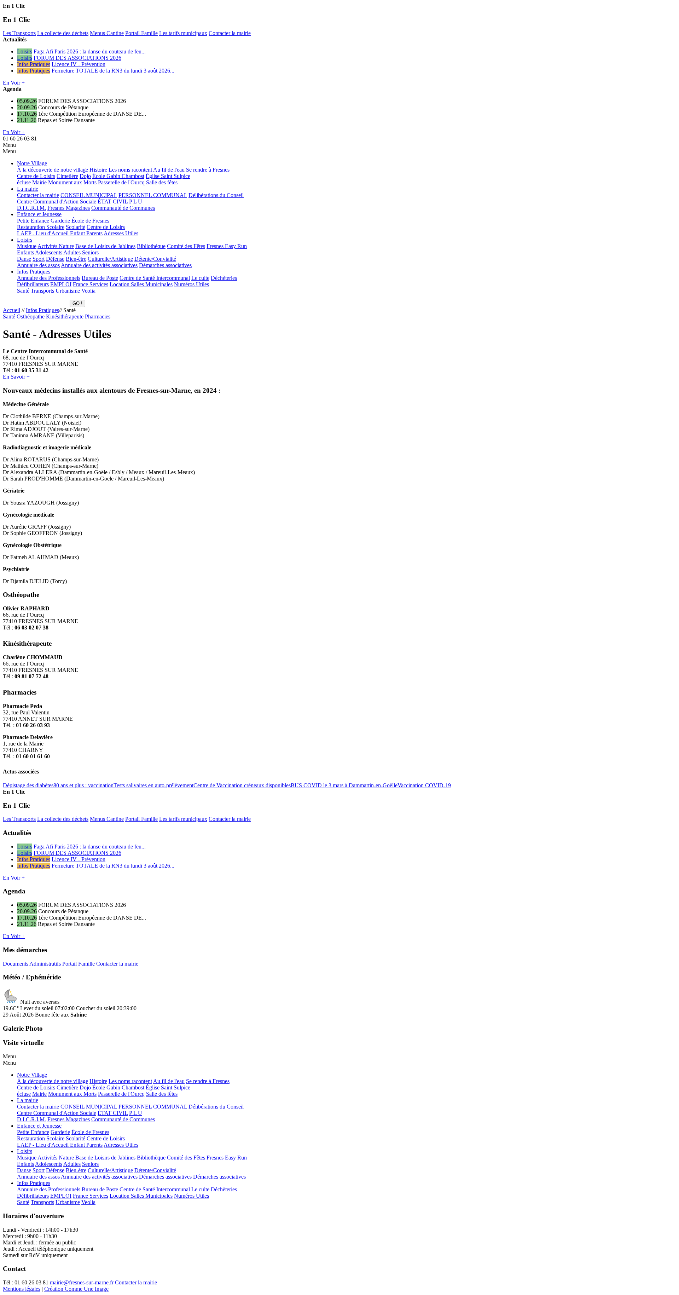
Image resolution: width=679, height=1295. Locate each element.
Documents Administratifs (32, 964)
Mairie (39, 182)
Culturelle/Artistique (110, 259)
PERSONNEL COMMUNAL (152, 195)
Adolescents (48, 252)
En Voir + (14, 83)
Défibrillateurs (33, 284)
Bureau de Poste (100, 278)
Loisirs (24, 51)
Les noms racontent (130, 170)
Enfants (25, 252)
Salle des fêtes (162, 182)
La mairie (27, 189)
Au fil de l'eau (169, 170)
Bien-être (76, 259)
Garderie (60, 221)
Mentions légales (21, 1289)
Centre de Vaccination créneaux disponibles (242, 785)
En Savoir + (16, 377)
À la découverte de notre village (52, 170)
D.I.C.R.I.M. (31, 208)
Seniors (90, 252)
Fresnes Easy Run (227, 246)
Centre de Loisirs (36, 176)
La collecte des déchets (62, 33)
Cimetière (67, 176)
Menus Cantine (107, 33)
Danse (24, 259)
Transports (42, 291)
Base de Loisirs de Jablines (105, 246)
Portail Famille (141, 33)
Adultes (72, 252)
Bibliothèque (151, 246)
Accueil (11, 310)
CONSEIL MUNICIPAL (88, 195)
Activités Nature (55, 246)
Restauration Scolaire (40, 227)
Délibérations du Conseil (216, 195)
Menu (9, 145)
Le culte (200, 278)
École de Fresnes (90, 221)
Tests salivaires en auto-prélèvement (153, 785)
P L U (135, 201)
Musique (26, 246)
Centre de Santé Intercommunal (155, 278)
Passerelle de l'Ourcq (121, 182)
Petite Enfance (33, 221)
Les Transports (19, 33)
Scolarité (75, 227)
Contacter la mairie (230, 33)
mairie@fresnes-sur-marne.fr (82, 1282)
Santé (23, 291)
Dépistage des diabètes (28, 785)
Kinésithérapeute (64, 316)
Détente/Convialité (155, 259)
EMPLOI (60, 284)
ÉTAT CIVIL (113, 201)
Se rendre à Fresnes (208, 170)
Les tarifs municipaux (183, 33)
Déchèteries (224, 278)
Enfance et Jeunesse (39, 214)
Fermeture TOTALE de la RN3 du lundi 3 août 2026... (113, 71)
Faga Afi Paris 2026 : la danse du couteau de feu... (90, 51)
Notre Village (32, 163)
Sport (39, 259)
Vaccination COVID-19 (424, 785)
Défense (55, 259)
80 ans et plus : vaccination (83, 785)
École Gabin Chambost (118, 176)
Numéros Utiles (191, 284)
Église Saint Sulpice (168, 176)
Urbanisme (68, 291)
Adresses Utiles (121, 233)
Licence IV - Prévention (78, 64)
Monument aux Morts (72, 182)
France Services (90, 284)
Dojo (85, 176)
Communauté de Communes (123, 208)
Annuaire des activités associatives (99, 265)
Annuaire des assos (38, 265)
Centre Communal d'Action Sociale (56, 201)
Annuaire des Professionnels (48, 278)
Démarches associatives (165, 265)
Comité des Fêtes (186, 246)
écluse (24, 182)
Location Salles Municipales (141, 284)
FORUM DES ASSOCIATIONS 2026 (77, 58)
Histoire (98, 170)
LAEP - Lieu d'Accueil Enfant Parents (60, 233)
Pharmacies (97, 316)
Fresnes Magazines (68, 208)
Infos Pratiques (33, 64)
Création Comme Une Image (76, 1289)
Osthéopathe (31, 316)
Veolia (88, 291)
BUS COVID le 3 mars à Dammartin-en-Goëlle (344, 785)
